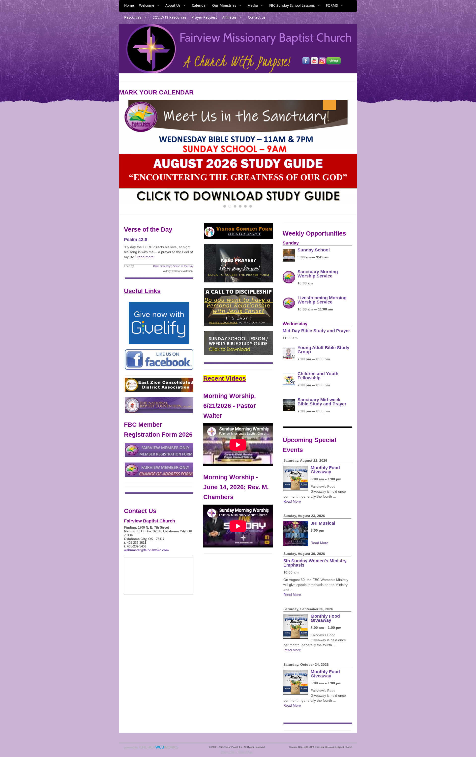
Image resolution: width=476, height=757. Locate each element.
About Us (172, 5)
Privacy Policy (228, 752)
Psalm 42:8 (135, 239)
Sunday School (314, 249)
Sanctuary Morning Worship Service (318, 273)
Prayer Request (204, 17)
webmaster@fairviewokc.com (146, 550)
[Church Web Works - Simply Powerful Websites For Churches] (151, 748)
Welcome (146, 5)
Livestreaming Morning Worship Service (322, 299)
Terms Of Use (245, 752)
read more (145, 257)
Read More (292, 501)
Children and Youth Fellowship (318, 375)
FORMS (332, 5)
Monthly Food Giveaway (325, 469)
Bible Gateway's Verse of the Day (173, 266)
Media (252, 5)
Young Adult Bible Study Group (323, 349)
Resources (132, 17)
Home (129, 5)
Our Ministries (224, 5)
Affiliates (229, 17)
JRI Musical (323, 523)
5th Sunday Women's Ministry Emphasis (315, 563)
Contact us (257, 17)
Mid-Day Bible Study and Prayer (316, 330)
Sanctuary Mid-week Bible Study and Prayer (322, 401)
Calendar (199, 5)
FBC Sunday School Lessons (292, 5)
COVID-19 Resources (169, 17)
